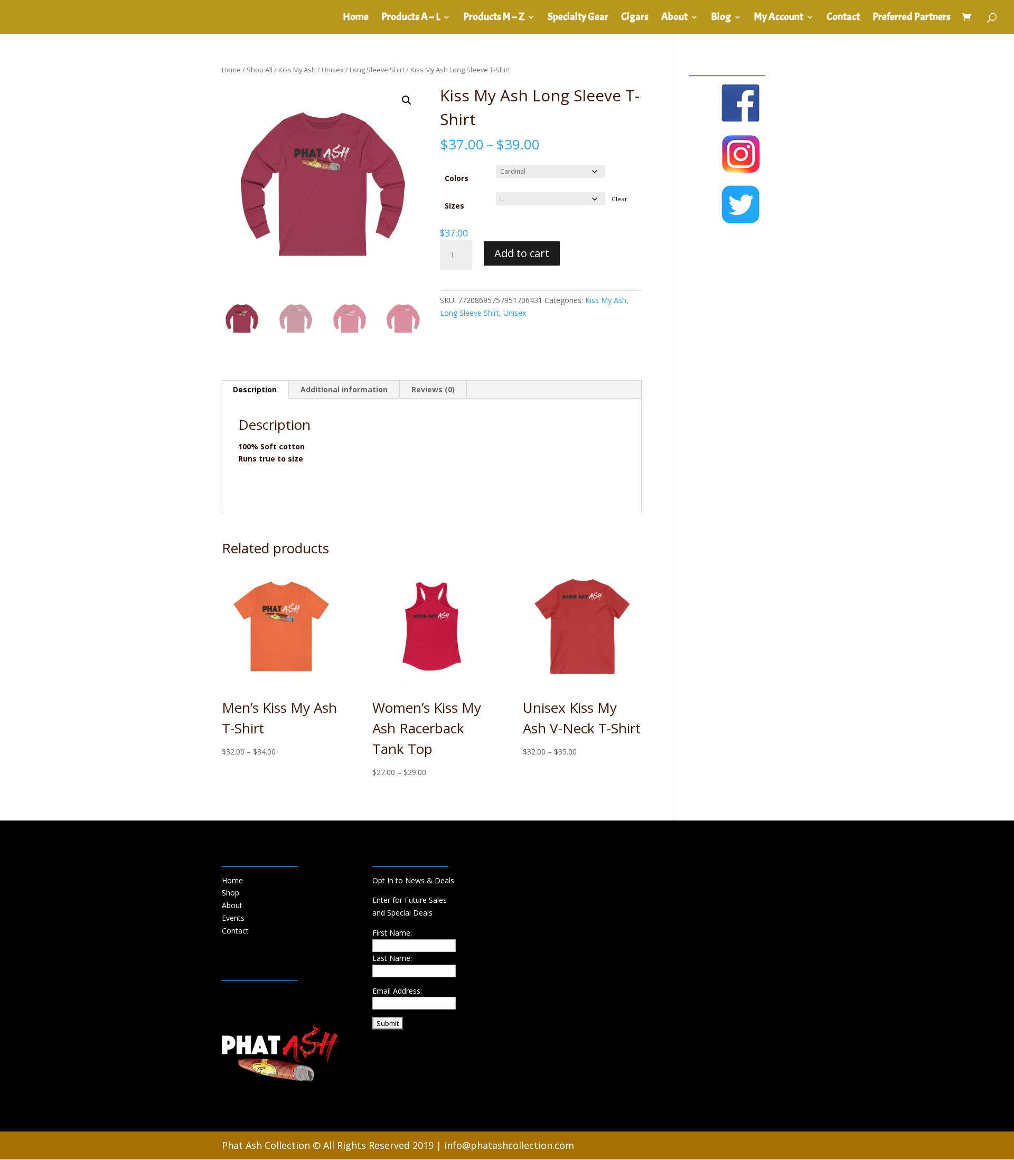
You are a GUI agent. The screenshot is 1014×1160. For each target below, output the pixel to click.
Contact (843, 18)
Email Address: (397, 991)
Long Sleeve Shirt (377, 69)
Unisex (333, 69)
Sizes (454, 206)
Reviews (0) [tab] (433, 389)
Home (356, 18)
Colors (456, 178)
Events (233, 918)
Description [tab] (255, 389)
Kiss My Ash (297, 69)
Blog (721, 18)
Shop (230, 893)
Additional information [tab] (344, 389)
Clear (619, 199)
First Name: (392, 933)
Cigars (635, 18)
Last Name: (392, 958)
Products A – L (410, 18)
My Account (778, 18)
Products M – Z (493, 18)
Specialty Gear (578, 18)
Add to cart (521, 253)
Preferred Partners (911, 18)
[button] (406, 100)
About (674, 18)
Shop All (260, 69)
